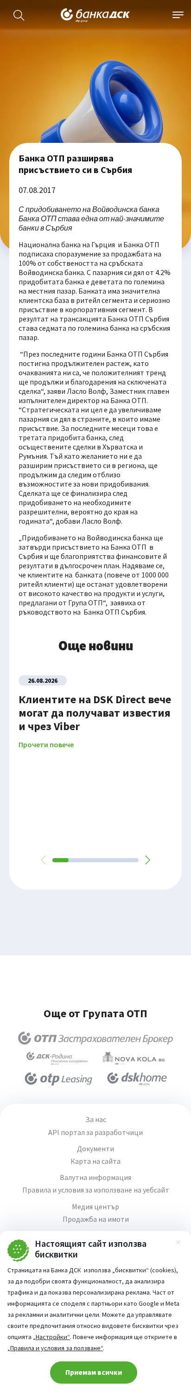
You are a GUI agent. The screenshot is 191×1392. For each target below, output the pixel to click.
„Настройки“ (51, 1337)
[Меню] (178, 15)
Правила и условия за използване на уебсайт (95, 1190)
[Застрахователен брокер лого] (95, 1038)
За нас (95, 1119)
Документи (95, 1148)
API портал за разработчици (95, 1132)
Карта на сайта (95, 1161)
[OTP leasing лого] (58, 1078)
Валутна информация (95, 1177)
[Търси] (19, 15)
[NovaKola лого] (133, 1058)
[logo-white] (95, 15)
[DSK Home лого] (137, 1078)
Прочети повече (46, 744)
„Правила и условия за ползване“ (55, 1348)
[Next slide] (147, 860)
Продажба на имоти (96, 1219)
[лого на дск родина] (57, 1058)
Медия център (95, 1206)
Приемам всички (93, 1372)
